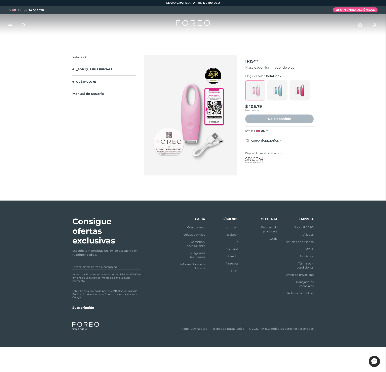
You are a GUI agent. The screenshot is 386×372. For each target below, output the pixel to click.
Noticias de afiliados (299, 242)
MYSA (309, 249)
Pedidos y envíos (193, 234)
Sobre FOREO (304, 227)
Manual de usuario (88, 94)
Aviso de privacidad (300, 275)
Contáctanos (196, 227)
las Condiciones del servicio (117, 294)
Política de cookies (300, 293)
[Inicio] (193, 26)
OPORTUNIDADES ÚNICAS (355, 10)
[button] (374, 361)
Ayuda (273, 238)
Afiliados (308, 234)
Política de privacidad (85, 294)
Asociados (306, 256)
